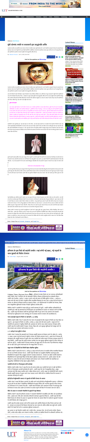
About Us (27, 430)
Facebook (22, 221)
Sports (45, 16)
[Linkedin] (68, 433)
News (17, 16)
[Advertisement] (45, 28)
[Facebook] (62, 433)
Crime (50, 16)
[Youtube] (70, 433)
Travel (22, 16)
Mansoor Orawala (14, 54)
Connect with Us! (67, 430)
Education (38, 16)
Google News (36, 221)
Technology (64, 16)
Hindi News (16, 41)
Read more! (26, 440)
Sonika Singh (13, 256)
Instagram (27, 221)
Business (56, 16)
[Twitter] (64, 433)
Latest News (70, 42)
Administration (30, 16)
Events (71, 16)
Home (9, 41)
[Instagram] (66, 433)
